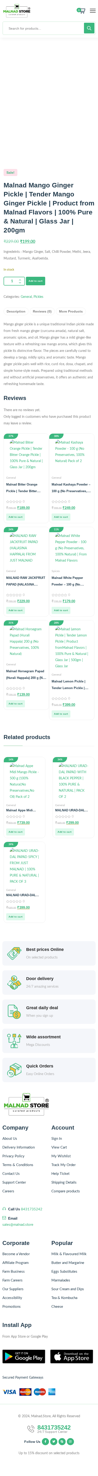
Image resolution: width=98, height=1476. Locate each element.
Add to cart (36, 281)
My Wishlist (61, 1156)
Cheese (57, 1306)
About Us (9, 1138)
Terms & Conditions (17, 1165)
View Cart (59, 1147)
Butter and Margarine (67, 1263)
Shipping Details (64, 1182)
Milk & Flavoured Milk (69, 1254)
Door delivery (40, 978)
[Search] (89, 28)
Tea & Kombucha (64, 1298)
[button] (15, 517)
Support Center (14, 1182)
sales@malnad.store (17, 1224)
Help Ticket (60, 1174)
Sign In (56, 1138)
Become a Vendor (16, 1254)
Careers (8, 1191)
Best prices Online (45, 949)
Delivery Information (18, 1147)
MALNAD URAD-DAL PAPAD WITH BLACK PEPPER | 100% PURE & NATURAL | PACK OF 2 (73, 810)
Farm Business (13, 1271)
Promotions (11, 1306)
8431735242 (31, 1209)
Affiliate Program (15, 1263)
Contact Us (11, 1174)
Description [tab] (16, 311)
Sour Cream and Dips (67, 1289)
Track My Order (63, 1165)
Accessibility (12, 1298)
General (26, 297)
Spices (56, 571)
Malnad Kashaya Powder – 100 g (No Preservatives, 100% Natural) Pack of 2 (71, 491)
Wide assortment (43, 1037)
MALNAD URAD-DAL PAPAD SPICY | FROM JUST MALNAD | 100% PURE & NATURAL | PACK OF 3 (22, 895)
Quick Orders (39, 1066)
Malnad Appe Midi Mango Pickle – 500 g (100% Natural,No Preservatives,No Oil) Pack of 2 (22, 810)
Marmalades (60, 1280)
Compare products (65, 1191)
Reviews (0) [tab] (42, 311)
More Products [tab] (71, 311)
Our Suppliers (13, 1289)
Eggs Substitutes (64, 1271)
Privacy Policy (13, 1156)
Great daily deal (42, 1007)
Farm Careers (12, 1280)
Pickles (38, 297)
